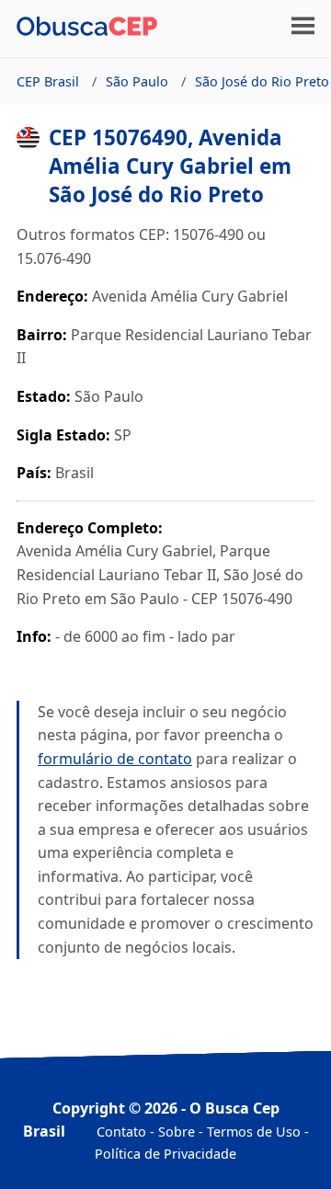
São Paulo (137, 81)
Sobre (176, 1131)
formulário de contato (115, 759)
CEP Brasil (48, 81)
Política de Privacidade (165, 1153)
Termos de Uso (254, 1131)
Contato (121, 1131)
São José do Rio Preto (262, 81)
